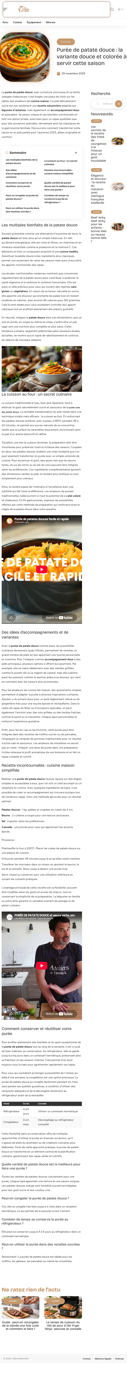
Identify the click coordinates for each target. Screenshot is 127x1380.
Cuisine (66, 41)
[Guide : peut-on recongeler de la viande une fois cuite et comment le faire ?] (20, 1307)
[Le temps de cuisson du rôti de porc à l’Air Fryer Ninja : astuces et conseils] (63, 1307)
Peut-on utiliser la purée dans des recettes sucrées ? (22, 210)
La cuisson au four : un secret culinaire (60, 163)
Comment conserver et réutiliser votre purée (19, 184)
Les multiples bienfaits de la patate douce (21, 161)
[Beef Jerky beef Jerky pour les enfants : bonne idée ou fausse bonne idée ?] (118, 227)
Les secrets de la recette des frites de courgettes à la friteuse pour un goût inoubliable (98, 144)
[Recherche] (112, 9)
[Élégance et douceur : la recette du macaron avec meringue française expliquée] (118, 186)
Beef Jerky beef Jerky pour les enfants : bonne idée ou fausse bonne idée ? (98, 229)
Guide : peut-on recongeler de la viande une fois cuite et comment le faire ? (20, 1325)
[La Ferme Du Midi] (24, 9)
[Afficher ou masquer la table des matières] (52, 153)
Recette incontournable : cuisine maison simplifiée (58, 172)
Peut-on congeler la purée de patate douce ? (22, 197)
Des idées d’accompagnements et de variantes (21, 173)
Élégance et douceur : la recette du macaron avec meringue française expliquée (98, 189)
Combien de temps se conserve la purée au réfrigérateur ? (56, 199)
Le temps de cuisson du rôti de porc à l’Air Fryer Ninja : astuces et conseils (63, 1325)
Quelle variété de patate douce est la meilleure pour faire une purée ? (59, 186)
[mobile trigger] (6, 9)
